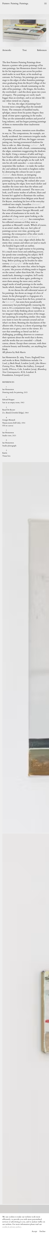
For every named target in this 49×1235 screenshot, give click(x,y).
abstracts (36, 204)
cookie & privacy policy (11, 1227)
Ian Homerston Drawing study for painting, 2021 (15, 391)
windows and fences (28, 237)
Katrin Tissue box (6, 454)
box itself (10, 302)
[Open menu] (45, 3)
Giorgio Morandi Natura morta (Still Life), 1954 (13, 421)
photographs (16, 263)
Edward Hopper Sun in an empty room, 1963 (13, 401)
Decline (42, 1231)
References (42, 50)
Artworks (6, 50)
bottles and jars (20, 219)
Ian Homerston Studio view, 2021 (9, 434)
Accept (34, 1231)
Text (24, 50)
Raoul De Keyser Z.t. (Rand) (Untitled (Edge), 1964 (15, 411)
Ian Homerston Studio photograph (9, 444)
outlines (34, 145)
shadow (6, 175)
